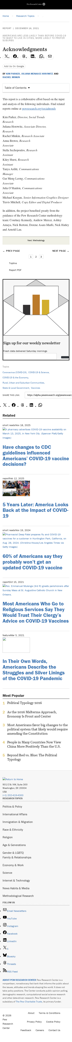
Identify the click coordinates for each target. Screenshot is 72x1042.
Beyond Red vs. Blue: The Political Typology (32, 757)
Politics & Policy (12, 806)
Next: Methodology (36, 240)
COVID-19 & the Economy (15, 377)
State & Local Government (16, 387)
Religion (8, 837)
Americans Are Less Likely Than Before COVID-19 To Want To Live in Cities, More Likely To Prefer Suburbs (34, 38)
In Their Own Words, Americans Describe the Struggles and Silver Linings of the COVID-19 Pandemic (34, 669)
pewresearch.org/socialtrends (39, 108)
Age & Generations (14, 845)
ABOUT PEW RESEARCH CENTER (19, 980)
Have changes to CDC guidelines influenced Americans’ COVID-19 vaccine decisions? (36, 455)
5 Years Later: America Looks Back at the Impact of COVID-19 (35, 510)
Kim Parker (13, 73)
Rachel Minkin (11, 77)
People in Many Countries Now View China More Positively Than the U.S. (34, 744)
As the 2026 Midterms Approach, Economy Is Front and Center (32, 714)
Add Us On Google (14, 66)
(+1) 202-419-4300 (13, 795)
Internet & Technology (16, 880)
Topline (13, 263)
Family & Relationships (17, 857)
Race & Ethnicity (13, 829)
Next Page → (60, 250)
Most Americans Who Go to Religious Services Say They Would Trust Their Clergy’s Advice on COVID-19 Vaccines (36, 612)
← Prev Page (11, 250)
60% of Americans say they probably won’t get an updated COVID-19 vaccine (32, 562)
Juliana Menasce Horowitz (37, 73)
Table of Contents (15, 87)
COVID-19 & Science (38, 372)
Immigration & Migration (18, 822)
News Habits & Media (16, 888)
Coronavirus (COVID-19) (15, 372)
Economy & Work (13, 865)
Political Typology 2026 (24, 703)
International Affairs (15, 814)
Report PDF (15, 270)
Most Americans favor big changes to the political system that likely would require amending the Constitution (37, 729)
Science (7, 872)
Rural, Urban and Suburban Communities (23, 382)
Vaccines (35, 387)
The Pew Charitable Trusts (29, 1001)
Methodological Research (18, 896)
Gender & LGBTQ (13, 852)
